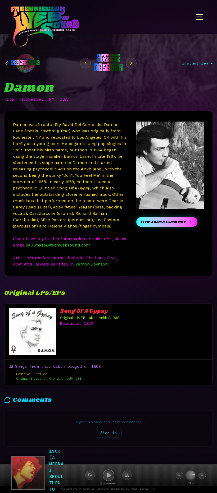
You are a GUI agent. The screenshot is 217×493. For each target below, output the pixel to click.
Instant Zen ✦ (197, 63)
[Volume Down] (179, 475)
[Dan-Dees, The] (131, 63)
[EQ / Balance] (127, 475)
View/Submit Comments (163, 222)
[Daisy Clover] (85, 63)
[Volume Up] (202, 475)
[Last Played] (90, 475)
